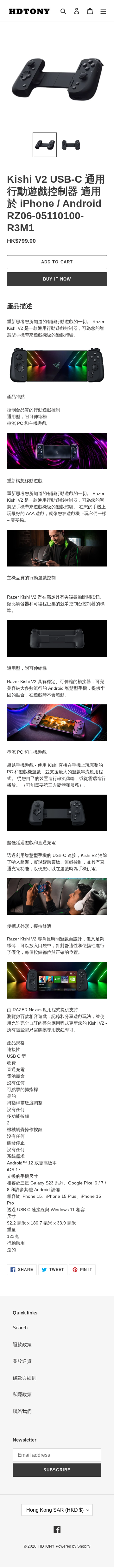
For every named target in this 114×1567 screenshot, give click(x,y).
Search (20, 1327)
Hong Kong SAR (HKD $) (55, 1510)
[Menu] (103, 11)
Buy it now (57, 279)
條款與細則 (24, 1377)
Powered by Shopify (73, 1546)
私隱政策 (22, 1394)
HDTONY (46, 1546)
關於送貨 (22, 1361)
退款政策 (22, 1344)
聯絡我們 (22, 1411)
